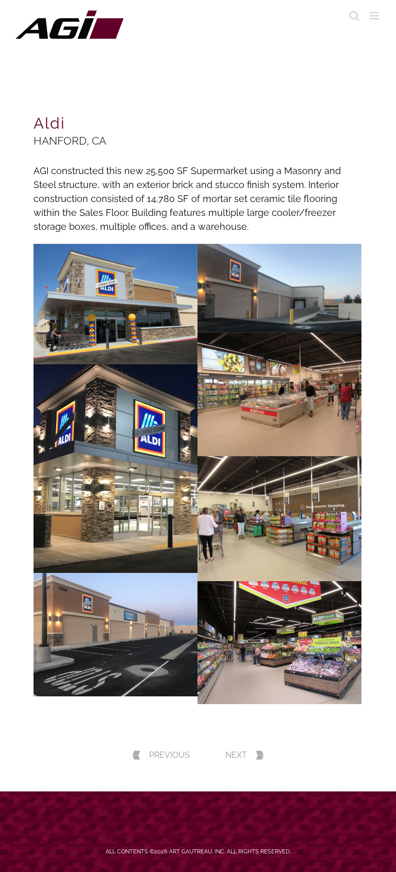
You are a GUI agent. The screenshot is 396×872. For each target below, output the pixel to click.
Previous (169, 755)
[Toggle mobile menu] (375, 15)
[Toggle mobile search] (354, 15)
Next (236, 755)
